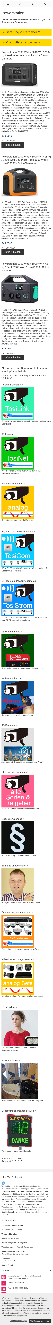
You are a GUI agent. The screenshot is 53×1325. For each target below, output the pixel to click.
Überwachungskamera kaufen (13, 1251)
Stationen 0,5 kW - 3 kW (11, 1161)
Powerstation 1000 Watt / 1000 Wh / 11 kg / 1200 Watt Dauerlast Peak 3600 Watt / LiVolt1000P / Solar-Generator (26, 160)
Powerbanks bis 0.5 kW (11, 1159)
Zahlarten (18, 1230)
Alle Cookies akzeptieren (40, 1321)
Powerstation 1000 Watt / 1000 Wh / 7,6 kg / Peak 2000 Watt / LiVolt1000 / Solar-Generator (25, 267)
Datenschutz (11, 1315)
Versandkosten (17, 1225)
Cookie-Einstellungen (9, 1265)
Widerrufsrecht (7, 1230)
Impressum (5, 1225)
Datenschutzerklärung (10, 1238)
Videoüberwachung (9, 1207)
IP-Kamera (5, 1258)
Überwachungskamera (26, 1196)
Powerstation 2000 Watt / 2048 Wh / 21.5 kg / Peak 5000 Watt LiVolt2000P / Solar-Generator (25, 55)
